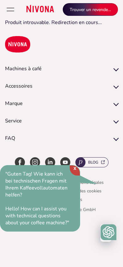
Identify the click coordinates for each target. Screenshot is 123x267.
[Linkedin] (50, 163)
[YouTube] (65, 163)
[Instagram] (35, 163)
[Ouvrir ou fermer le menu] (10, 9)
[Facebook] (20, 163)
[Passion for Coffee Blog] (91, 163)
